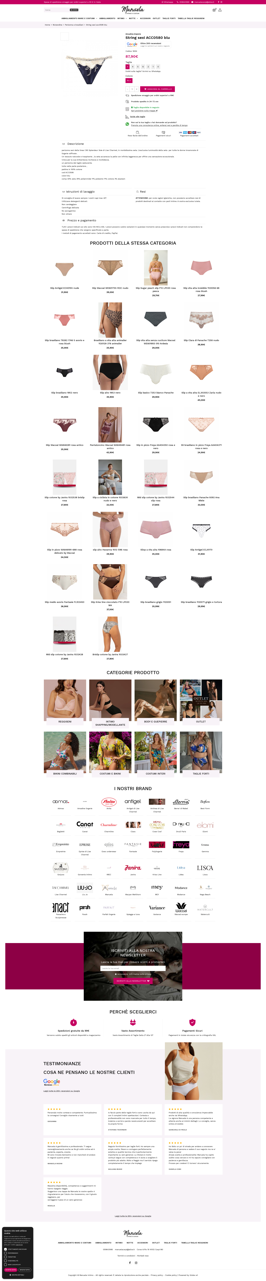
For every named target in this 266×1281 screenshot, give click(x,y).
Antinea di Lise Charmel (157, 810)
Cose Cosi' (157, 831)
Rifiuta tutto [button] (25, 1270)
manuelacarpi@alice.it (204, 2)
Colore (129, 76)
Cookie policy (171, 1275)
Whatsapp (168, 2)
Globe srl (194, 1275)
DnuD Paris (181, 831)
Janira (133, 874)
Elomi (205, 831)
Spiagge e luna (133, 914)
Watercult (205, 914)
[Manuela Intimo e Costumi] (133, 13)
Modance (181, 894)
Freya (181, 851)
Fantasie (133, 851)
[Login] (220, 10)
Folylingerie (157, 851)
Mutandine (57, 25)
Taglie (129, 62)
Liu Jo (85, 894)
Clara (133, 831)
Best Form (205, 808)
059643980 (184, 2)
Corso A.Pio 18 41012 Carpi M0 (150, 1249)
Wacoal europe (181, 914)
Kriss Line (157, 874)
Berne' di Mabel (181, 808)
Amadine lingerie (133, 34)
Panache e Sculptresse (60, 916)
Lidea (181, 874)
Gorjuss (60, 874)
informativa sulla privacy (140, 974)
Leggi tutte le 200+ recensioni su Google (61, 1091)
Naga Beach (205, 894)
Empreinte (60, 851)
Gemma (205, 851)
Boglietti (60, 831)
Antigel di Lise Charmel (133, 810)
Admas (61, 808)
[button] (17, 1275)
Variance (157, 914)
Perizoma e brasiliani (74, 25)
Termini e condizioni (126, 1256)
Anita (109, 808)
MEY (157, 894)
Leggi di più (19, 1245)
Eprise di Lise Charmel (85, 853)
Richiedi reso (143, 1256)
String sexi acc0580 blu (96, 25)
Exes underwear (109, 851)
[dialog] (17, 1253)
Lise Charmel (61, 894)
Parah (84, 914)
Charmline (109, 831)
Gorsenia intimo (85, 874)
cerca (75, 10)
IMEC (109, 874)
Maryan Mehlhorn (133, 894)
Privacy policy (157, 1275)
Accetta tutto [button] (11, 1270)
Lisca (205, 874)
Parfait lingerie (108, 914)
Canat (85, 831)
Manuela (109, 894)
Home (47, 25)
